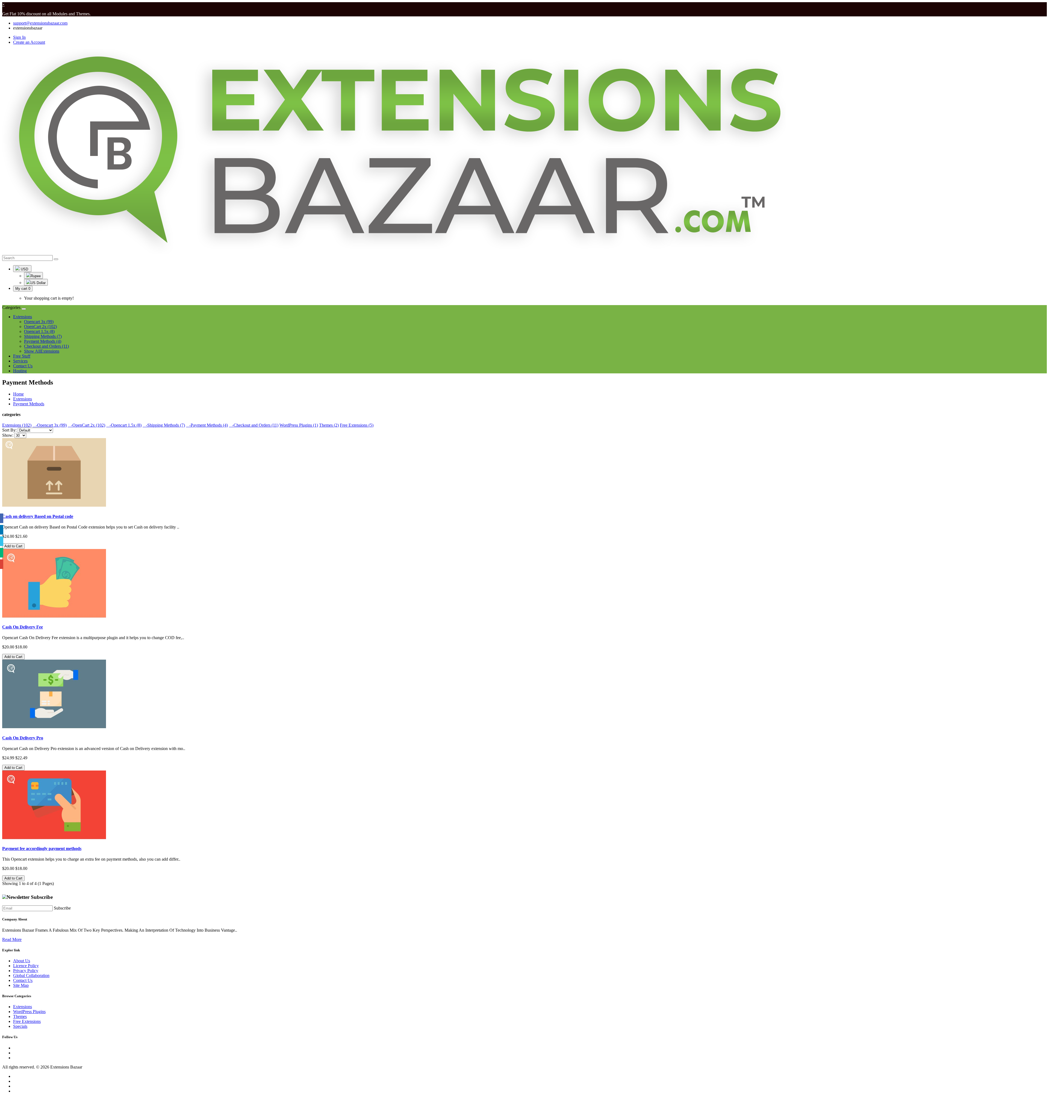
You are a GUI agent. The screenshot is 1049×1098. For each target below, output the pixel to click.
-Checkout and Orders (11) (253, 425)
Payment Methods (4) (42, 341)
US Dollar (38, 283)
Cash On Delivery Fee (22, 627)
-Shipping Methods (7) (164, 425)
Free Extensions (27, 1021)
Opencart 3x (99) (39, 321)
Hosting (20, 370)
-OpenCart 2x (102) (86, 425)
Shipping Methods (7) (43, 336)
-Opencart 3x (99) (50, 425)
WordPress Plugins (29, 1011)
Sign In (19, 37)
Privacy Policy (25, 970)
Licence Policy (26, 965)
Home (18, 394)
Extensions (22, 399)
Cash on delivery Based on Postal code (37, 516)
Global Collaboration (31, 975)
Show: (7, 435)
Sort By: (9, 430)
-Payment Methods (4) (207, 425)
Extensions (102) (16, 425)
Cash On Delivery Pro (22, 738)
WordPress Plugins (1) (298, 425)
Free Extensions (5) (356, 425)
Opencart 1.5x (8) (39, 331)
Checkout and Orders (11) (46, 346)
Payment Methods (28, 404)
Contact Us (23, 366)
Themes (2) (329, 425)
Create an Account (29, 42)
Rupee (36, 276)
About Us (21, 960)
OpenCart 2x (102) (40, 326)
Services (20, 361)
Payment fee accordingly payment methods (41, 848)
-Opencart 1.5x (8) (124, 425)
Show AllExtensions (41, 351)
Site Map (21, 985)
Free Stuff (21, 356)
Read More (12, 939)
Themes (20, 1016)
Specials (20, 1026)
